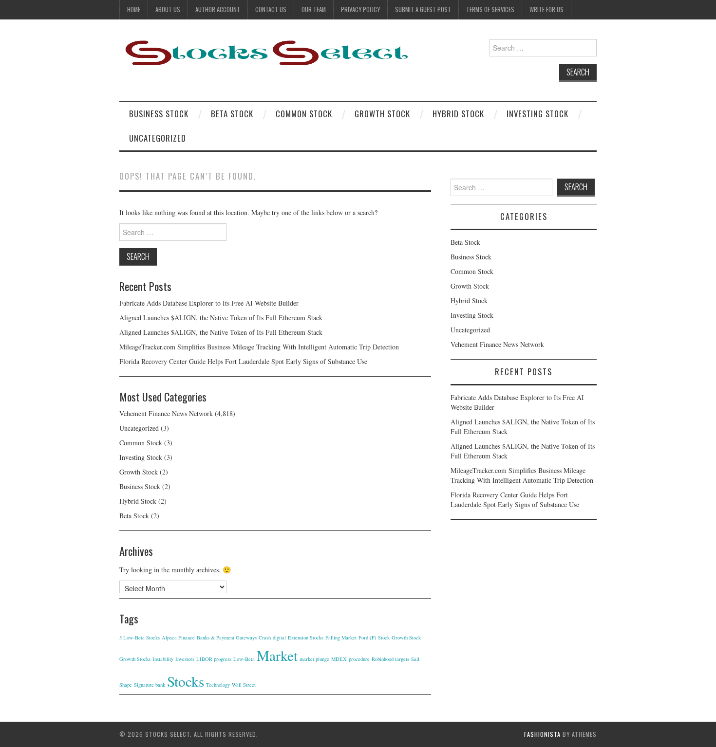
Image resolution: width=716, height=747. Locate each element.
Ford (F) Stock (374, 637)
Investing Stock (537, 114)
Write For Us (546, 9)
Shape (125, 684)
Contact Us (270, 9)
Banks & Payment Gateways (227, 637)
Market (277, 655)
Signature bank (149, 684)
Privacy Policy (360, 9)
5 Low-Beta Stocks (139, 637)
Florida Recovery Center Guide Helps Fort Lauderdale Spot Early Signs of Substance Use (243, 361)
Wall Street (244, 684)
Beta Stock (232, 114)
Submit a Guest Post (423, 9)
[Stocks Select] (265, 52)
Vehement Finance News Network (166, 413)
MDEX (339, 659)
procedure (359, 659)
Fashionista (542, 734)
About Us (167, 9)
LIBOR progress (213, 659)
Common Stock (304, 114)
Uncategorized (157, 138)
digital (279, 637)
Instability (162, 659)
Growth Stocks (135, 659)
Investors (184, 659)
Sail (415, 659)
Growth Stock (382, 114)
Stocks (185, 681)
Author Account (217, 9)
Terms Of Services (490, 9)
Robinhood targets (390, 659)
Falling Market (341, 637)
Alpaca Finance (178, 637)
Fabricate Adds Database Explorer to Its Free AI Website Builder (209, 303)
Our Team (313, 9)
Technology (218, 684)
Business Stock (158, 114)
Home (133, 9)
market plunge (314, 659)
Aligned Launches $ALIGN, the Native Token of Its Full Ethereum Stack (220, 317)
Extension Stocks (305, 637)
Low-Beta (244, 659)
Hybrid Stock (458, 114)
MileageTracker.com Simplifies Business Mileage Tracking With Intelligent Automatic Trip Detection (259, 346)
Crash (265, 637)
